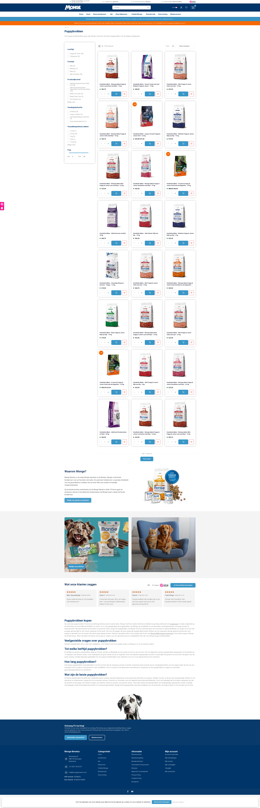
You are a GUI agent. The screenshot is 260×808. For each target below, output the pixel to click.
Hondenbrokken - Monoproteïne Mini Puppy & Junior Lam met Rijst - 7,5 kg (145, 333)
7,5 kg (73, 142)
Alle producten (170, 771)
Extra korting (162, 14)
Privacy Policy (136, 775)
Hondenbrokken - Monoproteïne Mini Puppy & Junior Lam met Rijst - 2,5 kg (112, 184)
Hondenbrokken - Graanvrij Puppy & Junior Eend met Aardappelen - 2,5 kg (112, 383)
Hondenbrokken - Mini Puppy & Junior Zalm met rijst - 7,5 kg (179, 85)
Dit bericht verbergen (161, 802)
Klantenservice (175, 14)
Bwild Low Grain (76, 94)
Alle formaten (76, 74)
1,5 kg (73, 131)
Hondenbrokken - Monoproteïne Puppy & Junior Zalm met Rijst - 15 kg (113, 134)
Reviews (134, 768)
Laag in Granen (76, 114)
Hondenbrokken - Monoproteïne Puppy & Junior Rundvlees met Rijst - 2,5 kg (180, 383)
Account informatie (171, 754)
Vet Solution (75, 99)
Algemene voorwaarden (140, 771)
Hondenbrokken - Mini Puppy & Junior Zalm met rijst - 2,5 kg (179, 333)
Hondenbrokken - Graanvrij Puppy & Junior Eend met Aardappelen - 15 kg (179, 184)
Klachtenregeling (137, 758)
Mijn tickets (169, 761)
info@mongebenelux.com (78, 772)
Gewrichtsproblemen (78, 121)
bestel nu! (135, 19)
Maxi (72, 71)
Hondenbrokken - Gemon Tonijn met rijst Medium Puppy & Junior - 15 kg (146, 85)
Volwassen (75, 56)
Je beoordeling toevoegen (182, 585)
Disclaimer (135, 782)
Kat (111, 14)
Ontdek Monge (137, 14)
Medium (74, 69)
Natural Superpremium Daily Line (79, 84)
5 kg (72, 139)
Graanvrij (74, 111)
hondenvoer (174, 624)
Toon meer (147, 459)
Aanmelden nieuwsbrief (75, 737)
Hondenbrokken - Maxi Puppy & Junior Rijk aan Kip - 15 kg (112, 333)
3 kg (72, 136)
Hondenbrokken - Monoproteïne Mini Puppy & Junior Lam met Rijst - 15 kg (178, 433)
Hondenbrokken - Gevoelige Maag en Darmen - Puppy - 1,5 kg (112, 284)
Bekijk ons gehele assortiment (78, 500)
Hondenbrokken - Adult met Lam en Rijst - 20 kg (113, 234)
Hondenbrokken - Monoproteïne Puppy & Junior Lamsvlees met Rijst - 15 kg (113, 85)
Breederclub (150, 14)
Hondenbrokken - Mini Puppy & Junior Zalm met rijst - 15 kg (145, 284)
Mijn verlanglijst (170, 765)
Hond (88, 14)
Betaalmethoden (137, 761)
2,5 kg (73, 134)
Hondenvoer (102, 758)
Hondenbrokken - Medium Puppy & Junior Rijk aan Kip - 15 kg (180, 134)
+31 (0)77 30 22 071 (75, 767)
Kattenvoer (102, 765)
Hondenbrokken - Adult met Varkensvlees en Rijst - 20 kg (113, 433)
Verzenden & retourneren (140, 765)
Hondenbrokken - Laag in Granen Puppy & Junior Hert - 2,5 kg (146, 134)
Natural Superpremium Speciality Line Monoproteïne (80, 89)
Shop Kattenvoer (121, 14)
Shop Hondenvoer (99, 14)
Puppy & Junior (76, 53)
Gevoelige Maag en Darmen (79, 117)
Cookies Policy (137, 778)
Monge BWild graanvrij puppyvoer (162, 633)
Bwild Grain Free (76, 96)
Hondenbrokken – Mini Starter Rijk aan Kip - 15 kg (145, 234)
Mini (72, 66)
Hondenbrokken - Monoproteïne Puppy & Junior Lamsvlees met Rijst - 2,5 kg (146, 433)
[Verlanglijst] (186, 7)
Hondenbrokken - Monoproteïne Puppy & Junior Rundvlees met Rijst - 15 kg (146, 184)
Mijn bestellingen (171, 758)
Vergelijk (168, 768)
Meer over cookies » (178, 802)
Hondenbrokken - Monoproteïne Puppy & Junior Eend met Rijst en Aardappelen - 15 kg (180, 284)
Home (81, 14)
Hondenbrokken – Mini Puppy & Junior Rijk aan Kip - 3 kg (145, 383)
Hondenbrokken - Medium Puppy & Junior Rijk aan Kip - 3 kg (180, 234)
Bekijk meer (71, 102)
